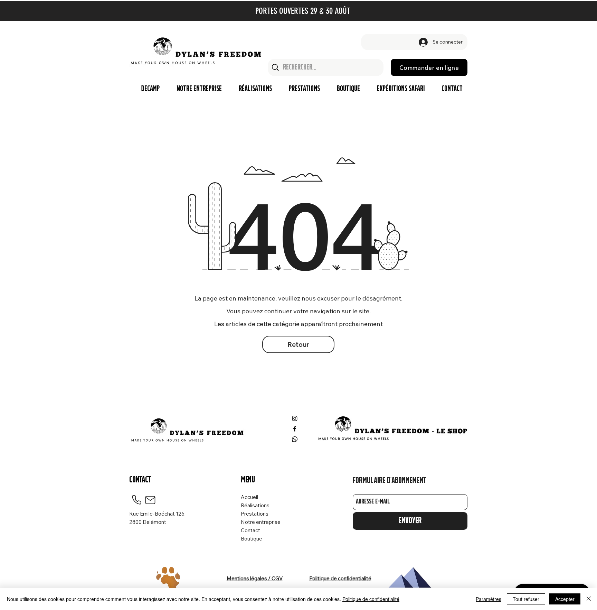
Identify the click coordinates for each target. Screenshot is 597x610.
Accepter (565, 598)
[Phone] (136, 500)
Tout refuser (526, 598)
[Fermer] (589, 598)
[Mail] (150, 500)
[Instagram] (294, 418)
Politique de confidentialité (370, 598)
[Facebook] (294, 428)
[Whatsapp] (294, 439)
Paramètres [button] (488, 598)
